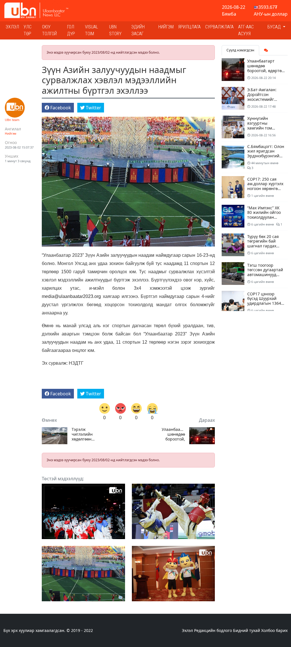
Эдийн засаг (138, 30)
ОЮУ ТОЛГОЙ (49, 30)
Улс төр (28, 30)
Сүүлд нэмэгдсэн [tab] (240, 50)
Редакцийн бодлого (213, 630)
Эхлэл (12, 27)
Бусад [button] (274, 27)
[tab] (266, 50)
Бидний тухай (246, 630)
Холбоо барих (274, 630)
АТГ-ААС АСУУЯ (246, 30)
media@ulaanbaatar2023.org (71, 296)
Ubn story (115, 30)
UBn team (12, 120)
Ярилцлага (189, 27)
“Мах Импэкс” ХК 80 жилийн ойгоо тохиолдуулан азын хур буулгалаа (264, 217)
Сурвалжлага (219, 27)
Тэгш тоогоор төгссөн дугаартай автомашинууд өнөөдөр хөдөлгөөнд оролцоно (265, 277)
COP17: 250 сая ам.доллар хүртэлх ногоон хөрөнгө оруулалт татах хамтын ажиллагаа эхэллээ (265, 191)
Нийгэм (166, 27)
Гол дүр (71, 30)
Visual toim (91, 30)
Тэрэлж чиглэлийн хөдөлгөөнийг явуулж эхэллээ (83, 434)
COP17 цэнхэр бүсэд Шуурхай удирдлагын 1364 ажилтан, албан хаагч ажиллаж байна (264, 305)
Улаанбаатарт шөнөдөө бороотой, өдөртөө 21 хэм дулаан (173, 434)
